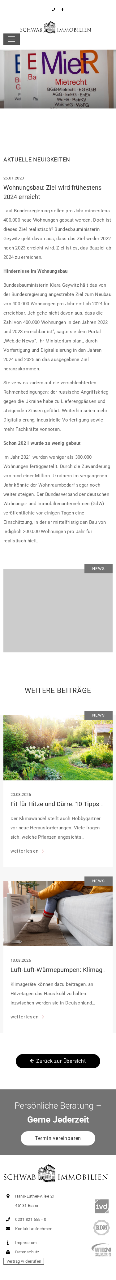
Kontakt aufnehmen (33, 1228)
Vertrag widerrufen (23, 1261)
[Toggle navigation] (11, 39)
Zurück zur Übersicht (60, 1061)
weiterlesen (26, 851)
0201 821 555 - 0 (30, 1219)
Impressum (25, 1242)
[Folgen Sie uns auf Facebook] (63, 9)
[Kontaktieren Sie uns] (54, 9)
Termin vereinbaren (58, 1138)
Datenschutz (26, 1252)
